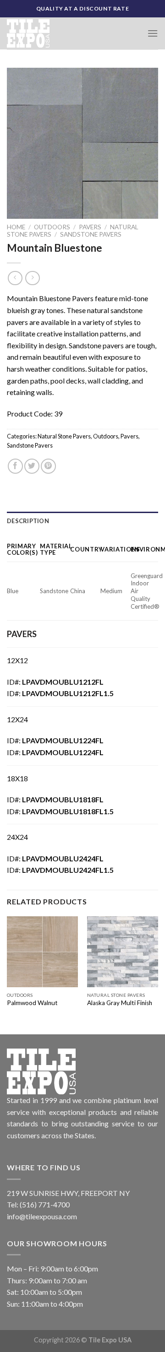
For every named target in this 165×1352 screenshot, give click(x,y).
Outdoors (52, 227)
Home (16, 227)
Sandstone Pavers (90, 234)
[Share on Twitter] (31, 466)
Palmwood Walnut (32, 1002)
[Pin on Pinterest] (48, 466)
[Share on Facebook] (15, 466)
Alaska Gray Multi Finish (119, 1002)
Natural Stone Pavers (64, 436)
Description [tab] (28, 521)
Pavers (90, 227)
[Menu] (152, 33)
